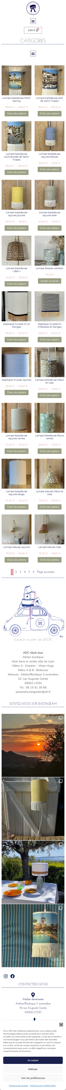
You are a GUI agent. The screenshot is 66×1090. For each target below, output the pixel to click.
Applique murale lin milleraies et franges (50, 325)
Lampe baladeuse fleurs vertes (49, 437)
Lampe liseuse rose (49, 547)
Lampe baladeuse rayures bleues (49, 155)
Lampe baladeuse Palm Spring (16, 99)
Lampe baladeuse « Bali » (16, 270)
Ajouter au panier (49, 280)
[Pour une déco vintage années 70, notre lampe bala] (33, 935)
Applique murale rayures (16, 379)
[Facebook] (12, 976)
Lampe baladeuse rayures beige (16, 493)
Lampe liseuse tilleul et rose (49, 493)
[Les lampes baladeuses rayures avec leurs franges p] (33, 808)
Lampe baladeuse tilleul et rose (49, 381)
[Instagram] (5, 976)
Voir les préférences (33, 1078)
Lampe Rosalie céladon (49, 268)
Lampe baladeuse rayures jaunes (16, 214)
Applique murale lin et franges (16, 325)
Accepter (33, 1060)
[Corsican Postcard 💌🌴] (33, 745)
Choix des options (16, 113)
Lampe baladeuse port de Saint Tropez (49, 99)
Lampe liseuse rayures (16, 547)
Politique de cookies (18, 1085)
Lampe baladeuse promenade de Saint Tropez (16, 156)
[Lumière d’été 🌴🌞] (33, 872)
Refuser (33, 1069)
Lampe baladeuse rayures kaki (49, 214)
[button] (61, 1024)
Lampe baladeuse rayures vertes (16, 437)
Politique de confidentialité (43, 1085)
